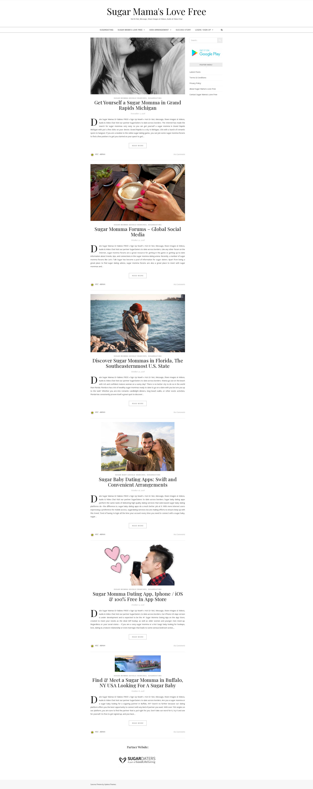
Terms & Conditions (198, 77)
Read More (137, 145)
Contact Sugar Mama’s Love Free (203, 94)
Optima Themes (110, 784)
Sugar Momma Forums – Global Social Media (138, 232)
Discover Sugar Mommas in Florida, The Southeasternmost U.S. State (137, 363)
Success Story (183, 30)
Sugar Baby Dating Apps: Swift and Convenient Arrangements (138, 482)
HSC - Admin (100, 154)
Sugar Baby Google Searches (130, 475)
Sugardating (155, 98)
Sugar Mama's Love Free (156, 11)
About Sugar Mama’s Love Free (203, 89)
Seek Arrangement (159, 30)
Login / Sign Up (203, 30)
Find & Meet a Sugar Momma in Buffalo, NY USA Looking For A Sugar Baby (137, 682)
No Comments (179, 154)
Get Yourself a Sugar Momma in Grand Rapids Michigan (137, 105)
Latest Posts (195, 72)
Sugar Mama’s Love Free (130, 30)
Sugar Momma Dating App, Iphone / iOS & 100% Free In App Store (138, 596)
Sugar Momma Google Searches (130, 98)
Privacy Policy (195, 83)
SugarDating (106, 30)
